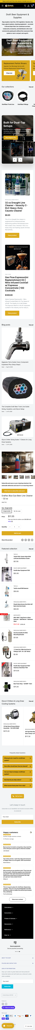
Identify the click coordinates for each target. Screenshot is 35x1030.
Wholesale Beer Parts (20, 602)
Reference (7, 929)
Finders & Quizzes (10, 918)
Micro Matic (17, 615)
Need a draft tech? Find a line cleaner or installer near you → (17, 1)
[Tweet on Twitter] (29, 540)
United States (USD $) (8, 995)
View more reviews (17, 899)
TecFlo (16, 554)
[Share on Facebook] (22, 540)
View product (12, 235)
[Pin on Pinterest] (25, 540)
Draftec (4, 502)
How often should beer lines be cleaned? (16, 766)
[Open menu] (2, 6)
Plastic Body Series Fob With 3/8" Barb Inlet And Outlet (23, 605)
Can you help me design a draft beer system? (14, 773)
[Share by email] (32, 540)
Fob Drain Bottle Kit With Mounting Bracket (21, 633)
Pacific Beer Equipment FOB (22, 570)
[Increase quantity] (19, 527)
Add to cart (17, 533)
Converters (8, 913)
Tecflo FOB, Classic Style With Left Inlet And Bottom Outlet (22, 557)
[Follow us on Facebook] (3, 1004)
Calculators (8, 907)
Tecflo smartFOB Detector (21, 588)
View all (31, 87)
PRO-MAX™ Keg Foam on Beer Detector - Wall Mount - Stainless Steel (23, 619)
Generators (8, 924)
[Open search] (25, 6)
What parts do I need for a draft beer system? (14, 759)
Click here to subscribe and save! (14, 491)
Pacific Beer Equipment (20, 568)
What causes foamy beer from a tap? (14, 785)
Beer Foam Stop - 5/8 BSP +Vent (23, 683)
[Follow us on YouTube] (6, 1004)
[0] (32, 6)
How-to (6, 935)
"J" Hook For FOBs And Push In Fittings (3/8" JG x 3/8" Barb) (22, 650)
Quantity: (4, 527)
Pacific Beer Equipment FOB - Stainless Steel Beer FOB (22, 666)
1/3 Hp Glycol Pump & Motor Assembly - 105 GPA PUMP (11, 727)
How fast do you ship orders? (12, 779)
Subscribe (17, 822)
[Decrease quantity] (10, 527)
